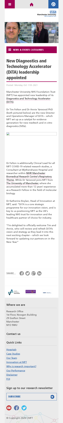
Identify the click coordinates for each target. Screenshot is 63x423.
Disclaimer (11, 374)
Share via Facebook (21, 273)
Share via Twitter (27, 273)
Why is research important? (21, 366)
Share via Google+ (33, 273)
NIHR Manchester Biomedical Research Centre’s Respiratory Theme (29, 176)
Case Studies (13, 353)
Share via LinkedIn (39, 273)
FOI (8, 379)
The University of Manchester (22, 183)
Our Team (11, 358)
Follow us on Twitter (24, 408)
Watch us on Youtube (9, 408)
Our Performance (15, 370)
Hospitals (11, 349)
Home (31, 4)
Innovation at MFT (16, 362)
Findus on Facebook (16, 408)
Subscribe (14, 396)
